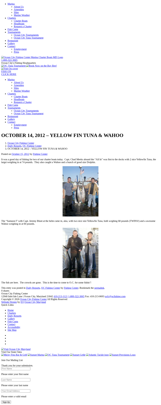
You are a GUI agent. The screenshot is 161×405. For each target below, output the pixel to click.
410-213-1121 (61, 296)
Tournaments (14, 32)
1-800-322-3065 (76, 296)
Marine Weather (22, 15)
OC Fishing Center (32, 146)
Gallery (11, 43)
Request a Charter (23, 26)
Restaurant (13, 40)
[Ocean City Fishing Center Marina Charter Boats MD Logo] (32, 57)
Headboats (19, 23)
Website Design (9, 302)
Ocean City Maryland (35, 302)
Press (16, 52)
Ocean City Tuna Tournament (28, 37)
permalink (99, 288)
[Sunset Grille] (78, 354)
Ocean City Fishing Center (21, 143)
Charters (12, 18)
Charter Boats (21, 20)
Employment (20, 49)
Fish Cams (13, 29)
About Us (19, 6)
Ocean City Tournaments (26, 35)
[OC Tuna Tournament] (13, 65)
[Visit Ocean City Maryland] (16, 349)
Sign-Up (6, 402)
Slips (16, 12)
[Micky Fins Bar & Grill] (14, 354)
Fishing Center (40, 154)
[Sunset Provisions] (122, 354)
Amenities (19, 9)
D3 (22, 302)
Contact (11, 46)
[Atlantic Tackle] (97, 354)
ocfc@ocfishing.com (115, 296)
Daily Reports (14, 146)
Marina (11, 4)
